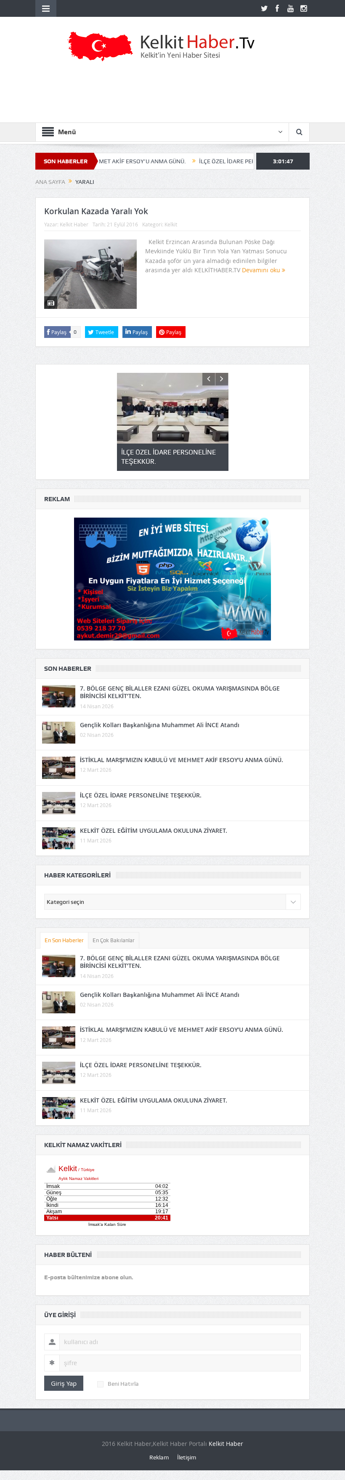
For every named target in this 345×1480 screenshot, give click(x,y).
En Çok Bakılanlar (114, 940)
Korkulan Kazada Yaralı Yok (96, 211)
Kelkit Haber (74, 224)
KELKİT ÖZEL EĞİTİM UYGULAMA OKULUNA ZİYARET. (153, 830)
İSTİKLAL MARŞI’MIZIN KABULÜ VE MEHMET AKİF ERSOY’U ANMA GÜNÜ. (181, 760)
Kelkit (171, 224)
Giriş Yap (64, 1383)
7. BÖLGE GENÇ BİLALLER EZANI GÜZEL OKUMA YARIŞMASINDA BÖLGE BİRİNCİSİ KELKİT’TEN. (180, 692)
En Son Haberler (64, 940)
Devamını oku (262, 270)
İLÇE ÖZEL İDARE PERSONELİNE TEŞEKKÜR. (226, 161)
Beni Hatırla (123, 1383)
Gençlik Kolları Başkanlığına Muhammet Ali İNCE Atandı (159, 725)
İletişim (186, 1457)
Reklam (159, 1457)
